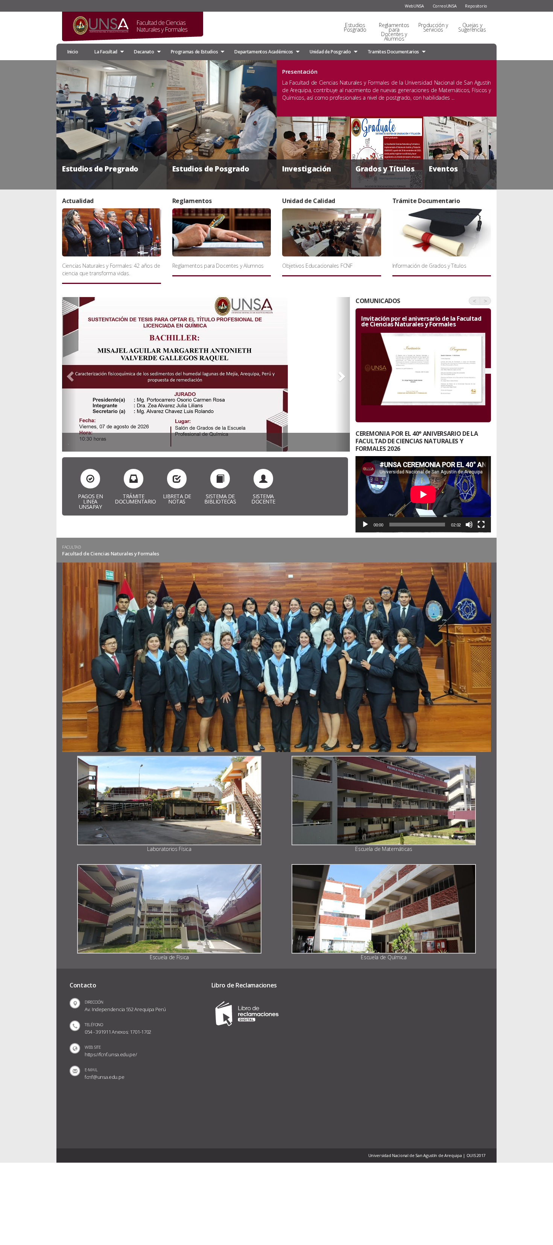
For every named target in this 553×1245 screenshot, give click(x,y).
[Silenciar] (469, 524)
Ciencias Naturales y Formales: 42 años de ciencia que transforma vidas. (111, 269)
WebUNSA (414, 6)
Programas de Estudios (194, 52)
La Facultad (105, 52)
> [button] (485, 301)
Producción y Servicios (433, 27)
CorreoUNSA (445, 6)
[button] (69, 374)
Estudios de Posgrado (210, 169)
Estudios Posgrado (355, 27)
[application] (423, 494)
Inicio (72, 52)
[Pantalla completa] (481, 524)
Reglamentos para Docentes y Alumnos (394, 31)
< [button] (474, 301)
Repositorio (476, 6)
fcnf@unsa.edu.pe (104, 1077)
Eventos (443, 169)
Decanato (144, 52)
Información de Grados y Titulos (429, 265)
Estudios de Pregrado (100, 169)
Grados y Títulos (385, 169)
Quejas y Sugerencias (472, 27)
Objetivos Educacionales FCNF (317, 265)
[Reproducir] (365, 524)
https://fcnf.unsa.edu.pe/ (111, 1054)
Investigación (306, 169)
